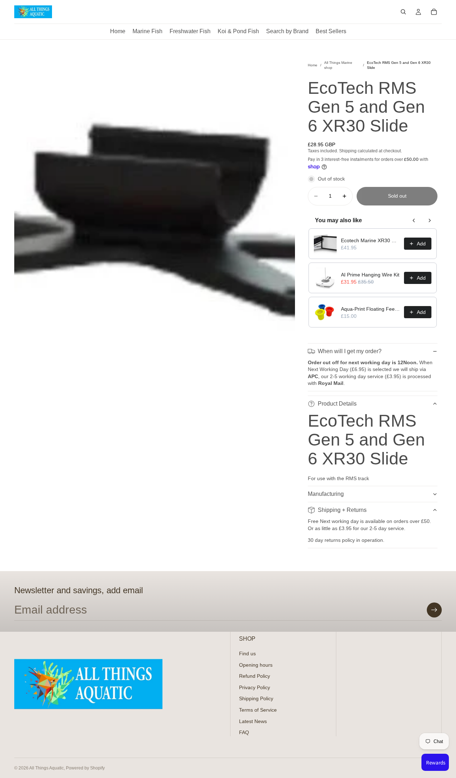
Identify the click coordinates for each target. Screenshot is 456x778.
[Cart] (434, 12)
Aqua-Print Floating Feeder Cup (370, 309)
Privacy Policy (254, 687)
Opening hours (256, 665)
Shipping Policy (256, 698)
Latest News (253, 721)
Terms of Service (258, 710)
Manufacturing (326, 494)
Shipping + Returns (342, 510)
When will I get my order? (350, 351)
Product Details (337, 404)
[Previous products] (414, 220)
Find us (247, 653)
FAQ (244, 732)
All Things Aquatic (46, 768)
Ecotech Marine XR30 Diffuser (370, 240)
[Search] (403, 12)
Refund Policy (254, 676)
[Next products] (429, 220)
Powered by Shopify (85, 768)
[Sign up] (434, 609)
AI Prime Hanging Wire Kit (370, 275)
